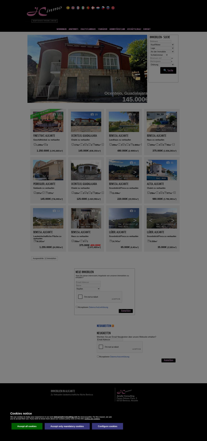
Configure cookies (107, 426)
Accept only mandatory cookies (67, 426)
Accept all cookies (27, 426)
